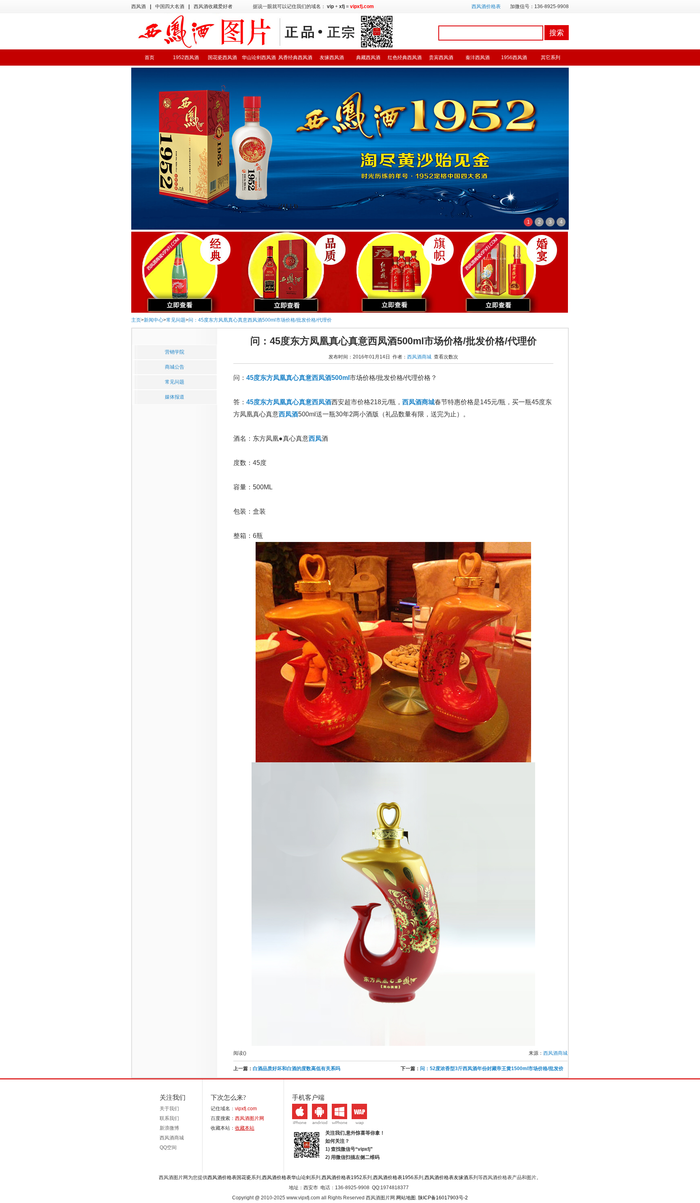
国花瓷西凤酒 (222, 57)
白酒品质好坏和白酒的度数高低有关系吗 (296, 1068)
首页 (149, 57)
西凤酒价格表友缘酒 (446, 1177)
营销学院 (174, 352)
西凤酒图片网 (249, 1118)
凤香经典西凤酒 (295, 57)
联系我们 (169, 1118)
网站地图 (406, 1198)
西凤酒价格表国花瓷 (229, 1177)
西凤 (315, 438)
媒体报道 (174, 397)
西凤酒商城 (419, 357)
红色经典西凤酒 (405, 57)
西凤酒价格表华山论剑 (286, 1177)
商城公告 (174, 367)
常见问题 (176, 320)
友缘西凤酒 (332, 57)
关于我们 (169, 1108)
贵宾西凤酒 (441, 57)
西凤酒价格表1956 (393, 1177)
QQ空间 (168, 1147)
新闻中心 (153, 320)
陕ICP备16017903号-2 (443, 1198)
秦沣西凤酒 (477, 57)
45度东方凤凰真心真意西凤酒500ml (298, 377)
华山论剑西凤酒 (259, 57)
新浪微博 (169, 1128)
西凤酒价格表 (486, 6)
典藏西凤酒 (368, 57)
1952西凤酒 (186, 57)
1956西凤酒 (514, 57)
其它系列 (550, 57)
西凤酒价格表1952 (342, 1177)
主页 (136, 320)
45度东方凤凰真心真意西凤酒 (288, 402)
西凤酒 (288, 414)
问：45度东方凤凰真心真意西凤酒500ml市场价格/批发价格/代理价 (260, 320)
